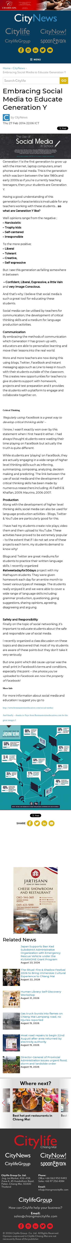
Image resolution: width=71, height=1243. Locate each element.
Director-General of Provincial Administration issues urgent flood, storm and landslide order (44, 1060)
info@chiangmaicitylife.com (53, 1189)
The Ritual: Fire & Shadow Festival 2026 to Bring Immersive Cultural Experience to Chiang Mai (43, 973)
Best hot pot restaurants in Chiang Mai (35, 1104)
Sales (51, 1181)
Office (52, 1178)
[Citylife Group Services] (18, 41)
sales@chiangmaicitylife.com (35, 1214)
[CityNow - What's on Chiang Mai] (53, 1156)
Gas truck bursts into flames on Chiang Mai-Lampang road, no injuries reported (42, 1017)
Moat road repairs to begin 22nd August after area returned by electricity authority (42, 1038)
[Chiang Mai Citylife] (18, 32)
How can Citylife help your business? (35, 1208)
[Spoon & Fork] (53, 41)
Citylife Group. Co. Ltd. (24, 1233)
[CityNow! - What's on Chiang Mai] (53, 32)
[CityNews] (35, 19)
